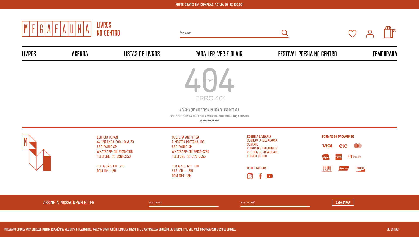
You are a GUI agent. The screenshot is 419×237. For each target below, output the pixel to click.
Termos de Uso (257, 156)
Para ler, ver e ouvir (218, 53)
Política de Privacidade (262, 152)
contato (252, 144)
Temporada (385, 53)
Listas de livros (142, 53)
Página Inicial (214, 120)
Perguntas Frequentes (262, 148)
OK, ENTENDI (393, 229)
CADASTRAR (343, 202)
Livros (29, 53)
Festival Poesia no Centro (307, 53)
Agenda (80, 53)
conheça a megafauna (262, 140)
